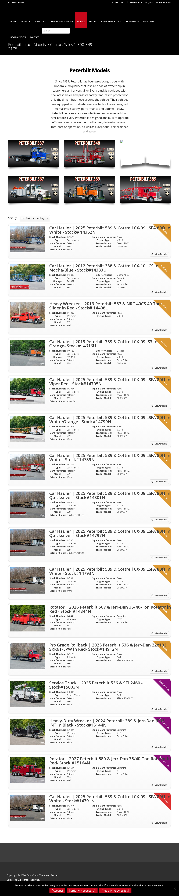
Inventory (40, 21)
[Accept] (57, 890)
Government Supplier (61, 21)
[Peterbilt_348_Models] (89, 153)
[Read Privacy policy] (115, 890)
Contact (35, 37)
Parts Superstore (111, 21)
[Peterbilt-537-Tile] (145, 153)
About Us (25, 21)
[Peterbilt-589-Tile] (145, 189)
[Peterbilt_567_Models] (33, 189)
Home (13, 21)
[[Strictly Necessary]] (174, 888)
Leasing (93, 21)
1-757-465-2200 (116, 2)
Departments (132, 21)
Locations (149, 21)
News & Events (18, 37)
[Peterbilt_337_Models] (33, 153)
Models (81, 21)
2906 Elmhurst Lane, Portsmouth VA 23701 (150, 2)
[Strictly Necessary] (82, 890)
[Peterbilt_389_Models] (89, 189)
